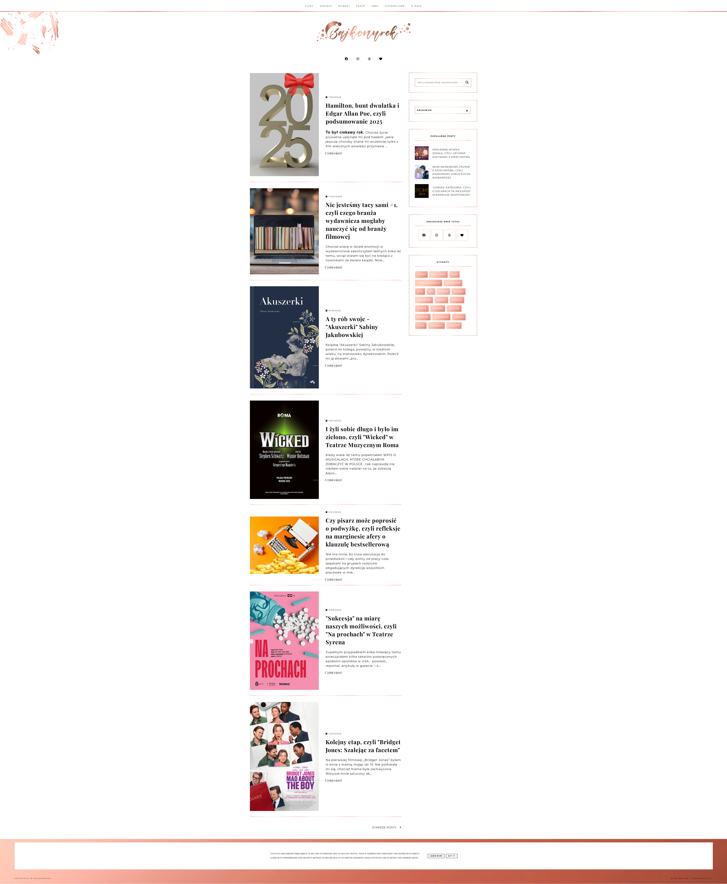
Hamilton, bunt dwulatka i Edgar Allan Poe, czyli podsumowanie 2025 (362, 113)
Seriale (326, 6)
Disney (421, 274)
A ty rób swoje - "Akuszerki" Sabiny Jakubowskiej (352, 327)
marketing (424, 300)
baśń (455, 274)
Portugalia (438, 274)
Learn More (436, 856)
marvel (441, 300)
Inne (375, 6)
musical (457, 300)
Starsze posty (385, 827)
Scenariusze (395, 6)
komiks (443, 291)
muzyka (422, 308)
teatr (420, 325)
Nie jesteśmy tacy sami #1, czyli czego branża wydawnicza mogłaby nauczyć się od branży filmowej (362, 220)
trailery (454, 325)
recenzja (422, 317)
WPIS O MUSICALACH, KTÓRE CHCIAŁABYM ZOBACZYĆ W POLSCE (361, 459)
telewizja (436, 325)
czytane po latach (428, 283)
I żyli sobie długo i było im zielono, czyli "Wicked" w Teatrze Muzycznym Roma (362, 437)
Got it (451, 856)
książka (458, 291)
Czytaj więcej (333, 153)
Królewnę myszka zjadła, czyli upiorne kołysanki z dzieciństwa (451, 153)
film (420, 291)
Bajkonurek (42, 878)
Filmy (309, 6)
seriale (458, 317)
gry (431, 291)
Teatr (360, 6)
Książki (344, 6)
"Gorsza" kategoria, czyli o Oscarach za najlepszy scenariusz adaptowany (451, 191)
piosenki (437, 308)
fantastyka (453, 283)
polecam (454, 308)
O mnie (416, 6)
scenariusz (441, 317)
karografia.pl (701, 878)
